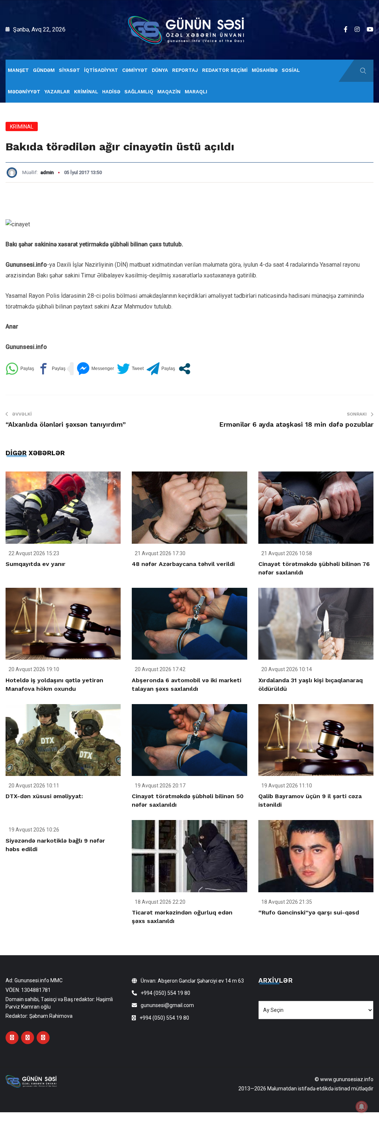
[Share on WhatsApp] (20, 368)
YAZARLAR (57, 91)
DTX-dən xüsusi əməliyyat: (44, 796)
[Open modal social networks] (184, 368)
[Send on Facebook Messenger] (95, 368)
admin (47, 172)
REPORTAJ (185, 70)
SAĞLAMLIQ (138, 91)
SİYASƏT (69, 70)
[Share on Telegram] (161, 368)
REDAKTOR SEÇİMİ (225, 70)
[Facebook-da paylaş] (51, 368)
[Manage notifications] (362, 1107)
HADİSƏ (111, 91)
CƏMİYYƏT (135, 70)
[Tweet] (130, 368)
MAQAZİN (169, 91)
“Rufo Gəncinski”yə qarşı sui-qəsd (308, 912)
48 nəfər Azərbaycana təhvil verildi (183, 563)
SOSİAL (291, 70)
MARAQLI (196, 91)
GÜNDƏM (44, 70)
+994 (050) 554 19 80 (165, 993)
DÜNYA (160, 70)
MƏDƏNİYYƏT (24, 91)
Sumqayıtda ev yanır (36, 563)
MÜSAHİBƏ (265, 70)
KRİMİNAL (86, 91)
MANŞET (18, 70)
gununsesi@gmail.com (167, 1005)
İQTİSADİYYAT (101, 70)
